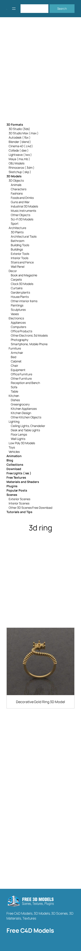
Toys (12, 447)
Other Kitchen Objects (26, 417)
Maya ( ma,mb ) (19, 159)
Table (14, 391)
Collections (14, 464)
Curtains (16, 288)
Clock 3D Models (22, 284)
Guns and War (20, 202)
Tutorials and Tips (19, 512)
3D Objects (16, 180)
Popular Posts (16, 490)
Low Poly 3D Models (22, 443)
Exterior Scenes (19, 499)
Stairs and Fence (22, 262)
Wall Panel (17, 266)
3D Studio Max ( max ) (23, 133)
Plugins (11, 486)
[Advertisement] (40, 72)
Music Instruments (23, 211)
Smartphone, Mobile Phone (29, 344)
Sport (15, 223)
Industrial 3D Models (24, 206)
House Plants (20, 297)
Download (13, 469)
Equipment (18, 370)
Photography (19, 340)
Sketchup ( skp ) (20, 172)
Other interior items (24, 301)
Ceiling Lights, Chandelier (28, 426)
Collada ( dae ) (19, 150)
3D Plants (17, 232)
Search (62, 8)
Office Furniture (21, 374)
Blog (9, 460)
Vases (15, 314)
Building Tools (20, 245)
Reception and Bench (25, 383)
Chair (14, 365)
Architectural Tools (24, 236)
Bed (13, 357)
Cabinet (16, 361)
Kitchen (14, 396)
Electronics (16, 318)
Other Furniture (21, 378)
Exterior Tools (20, 254)
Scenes (11, 495)
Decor (13, 271)
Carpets (16, 279)
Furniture (15, 348)
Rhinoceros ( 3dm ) (21, 167)
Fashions (17, 193)
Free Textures (16, 477)
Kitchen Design (21, 413)
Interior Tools (19, 258)
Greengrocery (20, 404)
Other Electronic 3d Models (29, 335)
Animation (14, 456)
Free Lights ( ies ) (18, 473)
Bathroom (17, 241)
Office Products (21, 331)
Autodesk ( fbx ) (19, 137)
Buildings (17, 249)
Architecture (17, 228)
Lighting (14, 421)
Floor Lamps (19, 434)
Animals (16, 185)
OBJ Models (16, 163)
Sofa (14, 387)
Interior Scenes (19, 503)
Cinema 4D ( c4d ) (21, 146)
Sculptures (18, 310)
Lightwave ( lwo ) (20, 155)
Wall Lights (18, 439)
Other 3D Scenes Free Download (30, 508)
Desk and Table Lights (25, 430)
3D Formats (14, 124)
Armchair (17, 353)
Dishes (15, 400)
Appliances (18, 322)
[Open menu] (13, 8)
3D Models (14, 176)
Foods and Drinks (22, 198)
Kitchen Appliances (24, 409)
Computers (18, 327)
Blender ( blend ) (20, 142)
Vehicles (14, 452)
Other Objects (20, 215)
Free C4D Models (30, 930)
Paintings (17, 305)
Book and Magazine (24, 275)
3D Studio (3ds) (19, 129)
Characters (18, 189)
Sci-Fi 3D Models (22, 219)
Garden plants (20, 292)
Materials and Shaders (22, 482)
